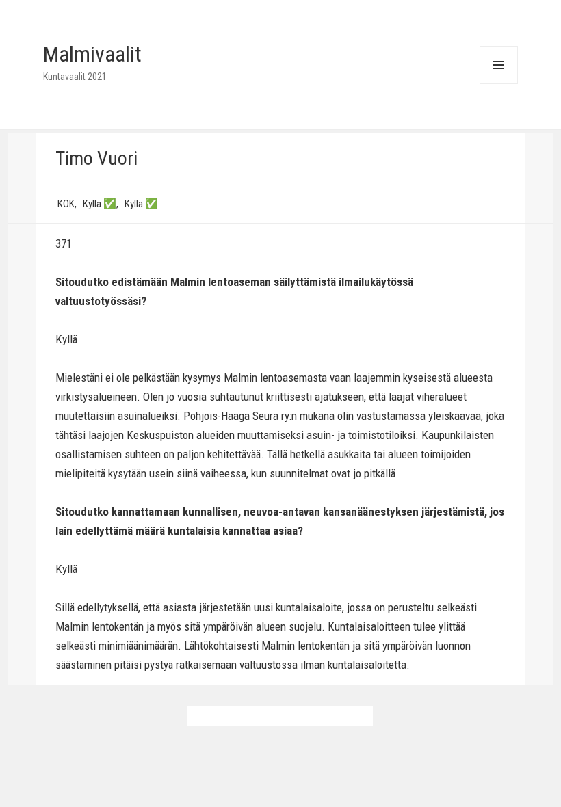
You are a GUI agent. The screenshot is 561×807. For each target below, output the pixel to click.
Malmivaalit (92, 54)
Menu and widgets (498, 83)
